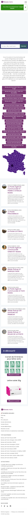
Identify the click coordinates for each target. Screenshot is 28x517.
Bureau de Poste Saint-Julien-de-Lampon (14, 101)
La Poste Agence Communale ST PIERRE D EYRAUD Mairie (14, 190)
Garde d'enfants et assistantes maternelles (12, 431)
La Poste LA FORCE (15, 231)
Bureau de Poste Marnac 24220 (9, 457)
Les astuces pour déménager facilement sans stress (13, 491)
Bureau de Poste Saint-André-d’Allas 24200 (12, 455)
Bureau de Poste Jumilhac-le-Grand (14, 113)
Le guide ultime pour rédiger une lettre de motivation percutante (12, 465)
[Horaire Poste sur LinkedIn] (8, 506)
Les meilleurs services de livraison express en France (12, 483)
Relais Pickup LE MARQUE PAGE (14, 270)
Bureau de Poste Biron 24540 (8, 442)
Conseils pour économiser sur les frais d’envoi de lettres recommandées (13, 472)
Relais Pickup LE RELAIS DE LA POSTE (15, 333)
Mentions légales (5, 512)
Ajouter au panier (14, 374)
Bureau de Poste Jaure (14, 111)
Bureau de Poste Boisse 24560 (9, 449)
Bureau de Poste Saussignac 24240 (10, 444)
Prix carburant (4, 420)
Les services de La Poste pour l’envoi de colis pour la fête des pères (14, 480)
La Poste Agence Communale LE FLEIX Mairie (16, 291)
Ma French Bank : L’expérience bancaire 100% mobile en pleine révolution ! (12, 487)
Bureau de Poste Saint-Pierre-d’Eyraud (14, 131)
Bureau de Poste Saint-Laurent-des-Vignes (14, 117)
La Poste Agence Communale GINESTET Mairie (14, 250)
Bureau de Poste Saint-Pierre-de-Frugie (14, 87)
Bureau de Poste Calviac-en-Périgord (14, 98)
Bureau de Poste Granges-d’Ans (14, 105)
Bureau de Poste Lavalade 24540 (9, 453)
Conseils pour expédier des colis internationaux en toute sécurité (14, 498)
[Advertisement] (14, 27)
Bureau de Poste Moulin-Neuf (14, 120)
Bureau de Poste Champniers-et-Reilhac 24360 (13, 451)
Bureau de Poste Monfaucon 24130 (10, 446)
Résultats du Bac (5, 428)
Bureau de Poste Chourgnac (14, 123)
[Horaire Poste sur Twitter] (5, 506)
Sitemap (3, 415)
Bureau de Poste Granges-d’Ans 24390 (11, 440)
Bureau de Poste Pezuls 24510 (8, 438)
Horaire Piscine (4, 424)
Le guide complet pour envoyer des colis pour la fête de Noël (13, 469)
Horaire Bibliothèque (6, 426)
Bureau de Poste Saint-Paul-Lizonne (14, 108)
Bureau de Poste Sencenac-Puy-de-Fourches (14, 146)
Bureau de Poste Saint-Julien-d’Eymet (14, 137)
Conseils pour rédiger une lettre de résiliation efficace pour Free (12, 476)
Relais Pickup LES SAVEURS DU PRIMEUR (15, 312)
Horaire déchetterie (6, 422)
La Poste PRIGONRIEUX (13, 213)
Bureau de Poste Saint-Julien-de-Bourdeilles (14, 92)
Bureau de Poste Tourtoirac (14, 95)
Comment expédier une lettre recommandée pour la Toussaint (13, 494)
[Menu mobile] (26, 2)
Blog (2, 417)
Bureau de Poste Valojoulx (14, 126)
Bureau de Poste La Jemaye (14, 129)
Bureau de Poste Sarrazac (14, 140)
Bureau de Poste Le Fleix (14, 134)
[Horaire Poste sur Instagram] (11, 506)
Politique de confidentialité (17, 512)
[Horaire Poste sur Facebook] (2, 506)
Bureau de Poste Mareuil (14, 142)
